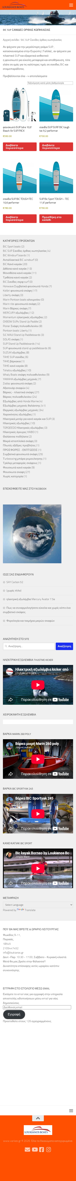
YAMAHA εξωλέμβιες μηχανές (20, 379)
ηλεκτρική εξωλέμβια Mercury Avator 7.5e (30, 599)
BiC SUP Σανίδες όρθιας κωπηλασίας (25, 251)
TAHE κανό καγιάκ (13, 366)
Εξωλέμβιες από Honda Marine (21, 401)
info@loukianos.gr (13, 952)
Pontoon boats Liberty (15, 330)
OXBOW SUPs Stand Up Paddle (20, 321)
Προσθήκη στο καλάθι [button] (52, 219)
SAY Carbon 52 (14, 582)
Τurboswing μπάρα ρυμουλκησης (23, 458)
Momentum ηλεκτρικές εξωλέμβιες (23, 317)
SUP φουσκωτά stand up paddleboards (25, 348)
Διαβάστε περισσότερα (14, 147)
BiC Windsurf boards (14, 255)
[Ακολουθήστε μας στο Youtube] (34, 1149)
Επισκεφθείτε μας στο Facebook (24, 488)
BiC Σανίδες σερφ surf (16, 281)
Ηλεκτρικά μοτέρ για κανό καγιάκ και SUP (27, 419)
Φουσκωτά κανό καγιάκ (17, 467)
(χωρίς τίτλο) (13, 590)
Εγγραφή (14, 1014)
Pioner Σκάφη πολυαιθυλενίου (21, 326)
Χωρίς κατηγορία (13, 476)
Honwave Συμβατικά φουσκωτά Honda (25, 286)
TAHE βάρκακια (12, 361)
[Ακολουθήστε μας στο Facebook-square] (41, 1149)
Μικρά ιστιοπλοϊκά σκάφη (18, 441)
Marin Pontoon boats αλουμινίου (21, 299)
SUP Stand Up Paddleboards (19, 343)
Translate (30, 910)
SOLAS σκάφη (11, 339)
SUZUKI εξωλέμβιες (14, 352)
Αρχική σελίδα (11, 39)
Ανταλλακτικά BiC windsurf (18, 260)
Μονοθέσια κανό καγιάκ (17, 273)
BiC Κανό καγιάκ (12, 264)
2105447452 (11, 948)
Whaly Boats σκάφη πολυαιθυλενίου (24, 374)
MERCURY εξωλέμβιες (16, 312)
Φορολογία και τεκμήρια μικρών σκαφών (30, 620)
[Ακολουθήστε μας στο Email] (27, 1149)
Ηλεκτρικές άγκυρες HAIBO (18, 432)
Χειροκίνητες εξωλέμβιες (17, 414)
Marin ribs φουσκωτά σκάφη (19, 304)
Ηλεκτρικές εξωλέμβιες (16, 423)
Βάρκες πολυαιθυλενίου (17, 396)
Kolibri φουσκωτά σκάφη (17, 290)
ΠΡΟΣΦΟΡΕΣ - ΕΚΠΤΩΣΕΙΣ (20, 450)
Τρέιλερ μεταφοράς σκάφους (20, 463)
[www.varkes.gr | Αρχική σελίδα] (19, 5)
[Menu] (71, 5)
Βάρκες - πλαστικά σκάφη (18, 392)
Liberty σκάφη (11, 295)
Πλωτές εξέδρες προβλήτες (19, 445)
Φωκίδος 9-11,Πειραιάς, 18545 (12, 939)
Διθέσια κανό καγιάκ (15, 268)
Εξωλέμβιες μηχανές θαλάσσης (21, 405)
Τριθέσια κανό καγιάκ (15, 277)
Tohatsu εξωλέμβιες (14, 370)
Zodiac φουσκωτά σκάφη (17, 383)
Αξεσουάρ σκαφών (14, 388)
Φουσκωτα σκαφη (14, 472)
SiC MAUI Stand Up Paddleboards (21, 335)
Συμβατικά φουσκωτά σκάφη (20, 454)
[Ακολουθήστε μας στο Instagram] (48, 1149)
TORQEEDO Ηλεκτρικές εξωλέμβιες (23, 427)
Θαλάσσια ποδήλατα (15, 436)
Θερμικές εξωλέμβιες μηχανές (20, 410)
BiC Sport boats (12, 246)
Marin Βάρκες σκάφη (15, 308)
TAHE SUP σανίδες (14, 357)
